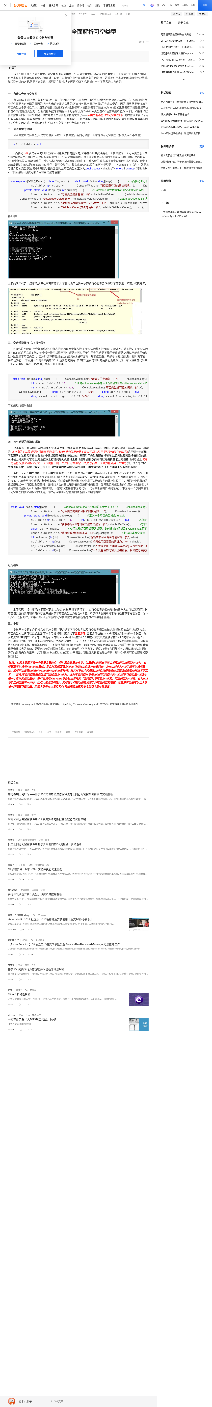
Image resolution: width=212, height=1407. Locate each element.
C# (40, 732)
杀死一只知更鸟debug (18, 915)
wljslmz (11, 1015)
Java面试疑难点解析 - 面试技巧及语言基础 (182, 120)
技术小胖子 (25, 1401)
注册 (193, 5)
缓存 (21, 1015)
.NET (48, 732)
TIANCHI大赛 (105, 13)
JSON (25, 940)
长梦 (10, 990)
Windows (42, 915)
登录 (205, 5)
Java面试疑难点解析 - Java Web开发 (180, 127)
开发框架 (79, 732)
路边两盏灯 (13, 940)
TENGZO (12, 890)
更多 (201, 92)
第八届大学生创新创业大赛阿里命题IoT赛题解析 (182, 101)
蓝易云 (11, 865)
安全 (33, 790)
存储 (68, 732)
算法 (27, 790)
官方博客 (83, 13)
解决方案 (53, 5)
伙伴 (89, 5)
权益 (63, 5)
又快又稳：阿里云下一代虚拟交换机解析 (182, 167)
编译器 (90, 732)
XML (31, 865)
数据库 (58, 732)
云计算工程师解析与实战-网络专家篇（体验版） (182, 108)
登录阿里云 (50, 53)
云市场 (80, 5)
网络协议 (36, 1015)
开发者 (33, 990)
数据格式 (40, 940)
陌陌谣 (11, 790)
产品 (43, 5)
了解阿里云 (109, 5)
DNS (163, 189)
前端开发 (39, 865)
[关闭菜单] (5, 5)
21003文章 (57, 1401)
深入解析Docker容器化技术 (175, 114)
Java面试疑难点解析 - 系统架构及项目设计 (182, 133)
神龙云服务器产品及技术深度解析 (178, 155)
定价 (71, 5)
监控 (27, 815)
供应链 (35, 890)
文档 (170, 5)
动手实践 (71, 13)
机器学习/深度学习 (27, 840)
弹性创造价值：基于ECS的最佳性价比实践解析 (182, 161)
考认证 (93, 13)
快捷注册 (21, 53)
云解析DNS (29, 732)
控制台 (185, 5)
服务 (97, 5)
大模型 (33, 5)
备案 (177, 5)
